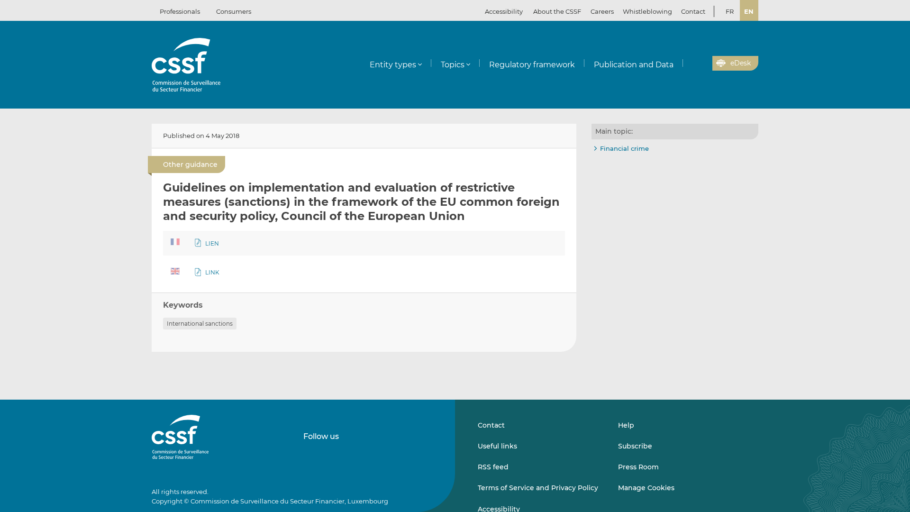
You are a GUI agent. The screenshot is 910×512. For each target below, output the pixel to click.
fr (730, 11)
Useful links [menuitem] (497, 446)
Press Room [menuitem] (638, 467)
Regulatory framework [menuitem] (532, 64)
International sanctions (200, 323)
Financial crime (624, 148)
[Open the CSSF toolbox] (702, 63)
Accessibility (504, 11)
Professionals (180, 11)
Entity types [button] (393, 64)
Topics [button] (452, 64)
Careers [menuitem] (602, 11)
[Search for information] (690, 63)
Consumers (233, 11)
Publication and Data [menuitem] (633, 64)
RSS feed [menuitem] (493, 467)
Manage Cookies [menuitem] (646, 488)
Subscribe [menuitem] (635, 446)
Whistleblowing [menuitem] (647, 11)
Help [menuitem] (626, 425)
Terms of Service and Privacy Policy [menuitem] (538, 488)
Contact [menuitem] (693, 11)
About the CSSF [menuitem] (557, 11)
